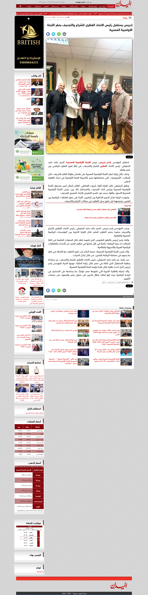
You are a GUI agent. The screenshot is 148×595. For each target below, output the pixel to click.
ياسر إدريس (105, 162)
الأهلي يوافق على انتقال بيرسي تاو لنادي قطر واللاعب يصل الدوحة (107, 350)
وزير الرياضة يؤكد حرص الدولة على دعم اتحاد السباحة (63, 340)
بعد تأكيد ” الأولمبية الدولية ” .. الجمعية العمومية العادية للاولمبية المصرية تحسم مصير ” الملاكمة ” (62, 361)
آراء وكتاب (36, 75)
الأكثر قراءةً (35, 187)
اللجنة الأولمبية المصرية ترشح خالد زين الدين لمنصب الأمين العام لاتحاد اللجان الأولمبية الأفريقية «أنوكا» (106, 341)
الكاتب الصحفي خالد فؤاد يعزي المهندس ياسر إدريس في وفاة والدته (22, 396)
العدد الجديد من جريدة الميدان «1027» (23, 316)
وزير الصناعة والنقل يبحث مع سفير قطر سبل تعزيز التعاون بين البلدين (63, 321)
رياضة (125, 17)
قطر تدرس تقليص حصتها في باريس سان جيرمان (100, 217)
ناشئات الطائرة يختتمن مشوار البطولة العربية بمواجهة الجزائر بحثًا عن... (103, 13)
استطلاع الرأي (34, 408)
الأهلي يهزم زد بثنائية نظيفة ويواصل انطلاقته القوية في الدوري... (54, 13)
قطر (104, 165)
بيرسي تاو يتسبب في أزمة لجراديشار (64, 330)
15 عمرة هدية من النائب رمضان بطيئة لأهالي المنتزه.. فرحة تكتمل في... (36, 396)
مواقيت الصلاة (33, 523)
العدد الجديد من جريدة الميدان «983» (23, 345)
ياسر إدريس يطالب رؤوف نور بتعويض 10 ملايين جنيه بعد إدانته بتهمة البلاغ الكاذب (106, 332)
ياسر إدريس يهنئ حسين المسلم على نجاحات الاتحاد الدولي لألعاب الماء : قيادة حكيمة (62, 351)
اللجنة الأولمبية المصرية (78, 162)
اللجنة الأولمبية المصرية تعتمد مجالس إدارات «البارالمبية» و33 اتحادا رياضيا (106, 360)
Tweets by (40, 571)
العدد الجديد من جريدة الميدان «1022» (23, 326)
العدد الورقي (35, 311)
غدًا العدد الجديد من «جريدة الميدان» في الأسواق (24, 337)
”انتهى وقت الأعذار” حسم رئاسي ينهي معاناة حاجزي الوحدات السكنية (22, 378)
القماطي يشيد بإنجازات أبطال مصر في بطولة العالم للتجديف (96, 209)
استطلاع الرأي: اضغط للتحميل (34, 412)
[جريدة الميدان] (29, 43)
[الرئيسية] (111, 6)
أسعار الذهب (34, 462)
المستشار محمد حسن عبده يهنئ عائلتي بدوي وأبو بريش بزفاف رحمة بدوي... (36, 378)
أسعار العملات (34, 421)
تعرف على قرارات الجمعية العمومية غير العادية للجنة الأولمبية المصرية (106, 321)
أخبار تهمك (35, 245)
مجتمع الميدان (34, 362)
